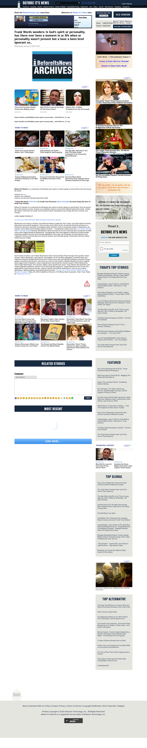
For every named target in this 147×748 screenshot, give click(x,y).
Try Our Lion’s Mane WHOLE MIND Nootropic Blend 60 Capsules (37, 220)
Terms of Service (74, 706)
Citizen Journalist (63, 201)
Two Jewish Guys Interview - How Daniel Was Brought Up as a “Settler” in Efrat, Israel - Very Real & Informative (114, 625)
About (25, 706)
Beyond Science (49, 7)
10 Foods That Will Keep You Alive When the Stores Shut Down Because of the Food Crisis (114, 606)
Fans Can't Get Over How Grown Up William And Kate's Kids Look (52, 178)
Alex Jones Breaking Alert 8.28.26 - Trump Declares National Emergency (112, 369)
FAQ (48, 706)
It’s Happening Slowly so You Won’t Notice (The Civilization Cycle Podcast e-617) (113, 618)
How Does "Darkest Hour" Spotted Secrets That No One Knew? (112, 589)
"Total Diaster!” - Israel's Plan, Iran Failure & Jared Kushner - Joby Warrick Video (113, 544)
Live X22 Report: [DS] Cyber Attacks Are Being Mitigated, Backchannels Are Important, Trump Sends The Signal (114, 302)
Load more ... (53, 441)
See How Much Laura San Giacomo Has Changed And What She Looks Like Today (25, 321)
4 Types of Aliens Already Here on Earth (112, 640)
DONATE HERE (104, 15)
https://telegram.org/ (123, 206)
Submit (114, 255)
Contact (54, 706)
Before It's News (36, 2)
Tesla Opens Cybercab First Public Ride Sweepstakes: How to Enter (112, 660)
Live (90, 7)
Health (40, 7)
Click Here (33, 201)
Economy (33, 7)
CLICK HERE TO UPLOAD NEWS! (123, 26)
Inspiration (84, 7)
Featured (26, 7)
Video (95, 7)
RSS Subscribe (109, 706)
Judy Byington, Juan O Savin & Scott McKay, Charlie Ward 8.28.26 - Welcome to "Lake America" (113, 285)
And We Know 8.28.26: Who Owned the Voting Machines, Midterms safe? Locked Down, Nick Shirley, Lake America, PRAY (114, 399)
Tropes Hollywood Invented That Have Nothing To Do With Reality (26, 178)
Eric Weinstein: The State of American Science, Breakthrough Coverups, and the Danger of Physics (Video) (112, 390)
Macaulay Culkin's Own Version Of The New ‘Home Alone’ (52, 320)
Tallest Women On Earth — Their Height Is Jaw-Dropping (51, 151)
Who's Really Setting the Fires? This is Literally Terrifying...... (111, 325)
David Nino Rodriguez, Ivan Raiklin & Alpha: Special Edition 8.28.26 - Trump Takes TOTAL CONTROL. (114, 294)
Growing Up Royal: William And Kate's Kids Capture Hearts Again (123, 465)
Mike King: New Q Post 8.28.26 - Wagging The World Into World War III (114, 376)
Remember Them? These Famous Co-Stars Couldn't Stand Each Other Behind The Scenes (78, 346)
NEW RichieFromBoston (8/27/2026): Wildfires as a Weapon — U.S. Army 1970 (114, 332)
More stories (43, 25)
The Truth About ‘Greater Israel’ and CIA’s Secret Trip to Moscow (112, 345)
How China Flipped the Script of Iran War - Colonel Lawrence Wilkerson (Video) (112, 413)
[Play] (114, 42)
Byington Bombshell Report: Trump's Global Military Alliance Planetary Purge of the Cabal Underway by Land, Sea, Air (114, 537)
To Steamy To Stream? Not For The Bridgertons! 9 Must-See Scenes (109, 126)
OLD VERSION (123, 14)
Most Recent (109, 7)
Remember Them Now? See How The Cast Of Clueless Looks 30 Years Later (79, 321)
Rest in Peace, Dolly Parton (107, 612)
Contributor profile (33, 25)
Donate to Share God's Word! (114, 66)
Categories (125, 7)
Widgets (121, 706)
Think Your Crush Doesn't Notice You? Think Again (25, 151)
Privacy (62, 706)
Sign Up (129, 3)
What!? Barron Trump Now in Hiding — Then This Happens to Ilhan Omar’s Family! (113, 406)
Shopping (118, 7)
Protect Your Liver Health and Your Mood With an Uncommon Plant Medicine (114, 646)
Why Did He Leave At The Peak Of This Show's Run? (104, 465)
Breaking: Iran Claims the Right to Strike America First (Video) (112, 551)
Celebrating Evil (103, 665)
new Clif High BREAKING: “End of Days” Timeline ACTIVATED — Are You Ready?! (112, 339)
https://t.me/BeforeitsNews (106, 213)
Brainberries (19, 148)
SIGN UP (104, 237)
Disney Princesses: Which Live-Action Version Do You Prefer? (27, 345)
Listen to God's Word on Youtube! (114, 61)
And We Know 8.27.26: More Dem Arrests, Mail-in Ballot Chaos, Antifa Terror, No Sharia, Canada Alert (114, 506)
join (24, 194)
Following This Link (23, 274)
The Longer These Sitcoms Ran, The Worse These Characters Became (112, 151)
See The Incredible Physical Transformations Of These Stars (113, 176)
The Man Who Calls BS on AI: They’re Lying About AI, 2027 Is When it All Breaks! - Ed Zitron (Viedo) (113, 311)
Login (124, 3)
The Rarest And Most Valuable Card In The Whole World (52, 345)
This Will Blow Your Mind (106, 513)
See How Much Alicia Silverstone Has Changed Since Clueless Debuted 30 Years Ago (77, 178)
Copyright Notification (92, 706)
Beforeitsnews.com (31, 12)
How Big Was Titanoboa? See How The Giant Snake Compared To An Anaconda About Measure (76, 153)
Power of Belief (60, 7)
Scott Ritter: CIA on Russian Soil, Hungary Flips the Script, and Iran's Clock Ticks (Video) (114, 519)
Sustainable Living (73, 7)
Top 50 (101, 7)
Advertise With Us (36, 706)
